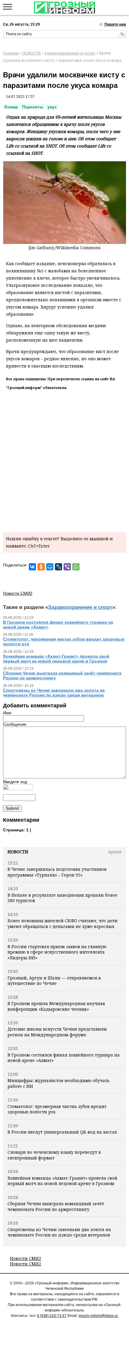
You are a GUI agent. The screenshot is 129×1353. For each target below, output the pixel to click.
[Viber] (67, 566)
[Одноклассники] (41, 566)
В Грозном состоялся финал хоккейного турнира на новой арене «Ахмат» (64, 1057)
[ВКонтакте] (32, 566)
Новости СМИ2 (25, 1258)
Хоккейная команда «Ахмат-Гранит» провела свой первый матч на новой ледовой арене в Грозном (62, 1180)
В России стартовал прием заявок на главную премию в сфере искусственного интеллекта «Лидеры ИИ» (57, 952)
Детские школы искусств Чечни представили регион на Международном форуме (57, 1031)
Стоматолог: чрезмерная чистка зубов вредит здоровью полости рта (57, 1109)
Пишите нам (115, 24)
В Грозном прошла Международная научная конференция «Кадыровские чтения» (56, 1006)
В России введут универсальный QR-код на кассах (62, 1132)
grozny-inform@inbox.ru (98, 1316)
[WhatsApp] (76, 566)
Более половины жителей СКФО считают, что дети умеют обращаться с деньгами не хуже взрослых (63, 923)
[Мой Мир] (49, 566)
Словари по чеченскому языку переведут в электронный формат (54, 1154)
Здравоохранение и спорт (69, 53)
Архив (115, 852)
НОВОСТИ (31, 53)
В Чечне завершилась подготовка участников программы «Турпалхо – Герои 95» (57, 871)
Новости (18, 852)
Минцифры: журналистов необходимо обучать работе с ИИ (59, 1083)
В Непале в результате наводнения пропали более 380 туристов (62, 897)
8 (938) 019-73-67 (52, 1316)
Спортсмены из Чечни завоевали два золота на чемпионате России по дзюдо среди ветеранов (59, 1232)
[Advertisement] (64, 460)
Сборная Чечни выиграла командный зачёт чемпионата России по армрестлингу (56, 1206)
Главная (11, 53)
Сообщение (14, 724)
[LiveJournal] (58, 566)
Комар (11, 106)
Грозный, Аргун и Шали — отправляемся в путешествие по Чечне (54, 980)
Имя (7, 712)
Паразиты (32, 106)
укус (52, 106)
